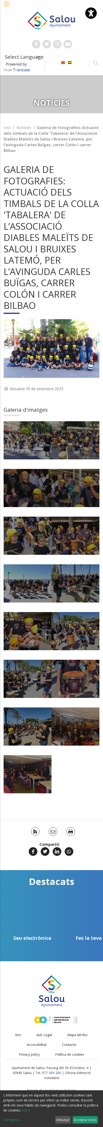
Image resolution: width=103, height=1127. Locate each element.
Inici (7, 127)
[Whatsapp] (69, 851)
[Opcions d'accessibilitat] (91, 13)
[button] (7, 6)
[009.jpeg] (75, 583)
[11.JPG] (75, 726)
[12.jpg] (28, 774)
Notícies (24, 127)
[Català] (63, 62)
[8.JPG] (28, 536)
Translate (21, 70)
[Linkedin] (57, 851)
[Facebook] (33, 851)
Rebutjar (62, 1119)
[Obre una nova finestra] (36, 44)
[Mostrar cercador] (95, 63)
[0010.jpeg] (75, 631)
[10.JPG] (28, 679)
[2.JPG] (28, 440)
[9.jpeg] (75, 536)
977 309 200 (51, 1072)
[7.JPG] (75, 488)
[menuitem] (63, 62)
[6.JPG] (28, 488)
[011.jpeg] (75, 679)
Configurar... (12, 1119)
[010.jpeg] (28, 631)
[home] (51, 20)
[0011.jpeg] (28, 726)
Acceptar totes (85, 1119)
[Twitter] (45, 851)
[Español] (69, 62)
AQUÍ (26, 1110)
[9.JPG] (28, 583)
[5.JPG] (75, 440)
